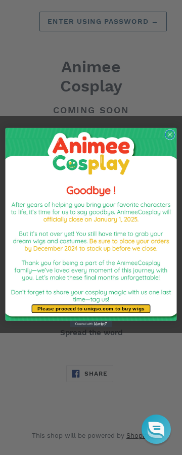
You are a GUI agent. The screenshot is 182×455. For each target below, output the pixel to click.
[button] (156, 429)
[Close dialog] (169, 134)
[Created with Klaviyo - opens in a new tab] (91, 324)
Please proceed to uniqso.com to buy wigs (91, 308)
